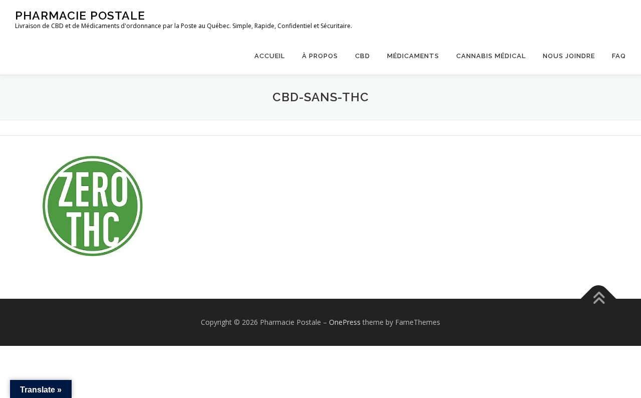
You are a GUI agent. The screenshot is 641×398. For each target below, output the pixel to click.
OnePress (345, 322)
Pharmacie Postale (80, 15)
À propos (320, 56)
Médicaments (413, 56)
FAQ (619, 56)
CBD (362, 56)
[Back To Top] (598, 298)
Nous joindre (569, 56)
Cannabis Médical (491, 56)
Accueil (269, 56)
